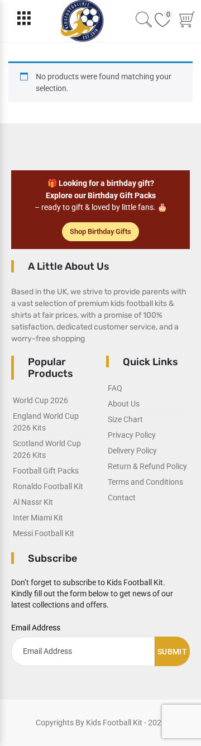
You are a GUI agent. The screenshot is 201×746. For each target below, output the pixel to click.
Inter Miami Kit (38, 517)
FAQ (115, 388)
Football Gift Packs (46, 470)
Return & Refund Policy (147, 466)
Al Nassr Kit (33, 502)
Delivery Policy (132, 450)
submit (172, 651)
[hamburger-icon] (23, 21)
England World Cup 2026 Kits (46, 422)
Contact (122, 497)
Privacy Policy (132, 435)
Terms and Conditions (145, 481)
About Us (124, 403)
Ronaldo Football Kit (48, 486)
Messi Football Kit (43, 533)
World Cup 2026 (40, 400)
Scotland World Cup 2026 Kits (47, 449)
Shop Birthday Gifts (100, 231)
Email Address (35, 627)
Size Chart (125, 419)
